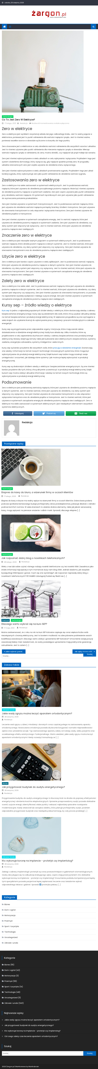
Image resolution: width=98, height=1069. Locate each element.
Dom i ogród (9, 910)
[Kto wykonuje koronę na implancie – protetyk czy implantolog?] (49, 835)
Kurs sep (5, 310)
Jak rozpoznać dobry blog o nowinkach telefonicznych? (33, 558)
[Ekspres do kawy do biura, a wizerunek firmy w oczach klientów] (48, 467)
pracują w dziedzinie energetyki (67, 348)
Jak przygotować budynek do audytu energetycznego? (33, 787)
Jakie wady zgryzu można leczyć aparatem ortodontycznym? (37, 713)
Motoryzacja (9, 915)
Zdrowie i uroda (9, 710)
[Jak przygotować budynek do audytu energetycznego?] (49, 762)
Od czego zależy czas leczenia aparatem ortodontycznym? (31, 1036)
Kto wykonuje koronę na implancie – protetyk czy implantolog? (37, 860)
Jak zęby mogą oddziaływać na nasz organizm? (85, 651)
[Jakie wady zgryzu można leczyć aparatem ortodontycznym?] (49, 688)
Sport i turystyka (11, 926)
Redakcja (24, 123)
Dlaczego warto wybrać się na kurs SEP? (24, 624)
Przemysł (5, 620)
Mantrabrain (34, 1066)
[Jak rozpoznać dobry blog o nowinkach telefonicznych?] (48, 533)
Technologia (8, 117)
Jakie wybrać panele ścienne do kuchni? (15, 651)
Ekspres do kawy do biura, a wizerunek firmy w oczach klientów (37, 492)
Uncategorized (10, 937)
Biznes (5, 783)
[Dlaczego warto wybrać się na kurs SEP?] (48, 598)
